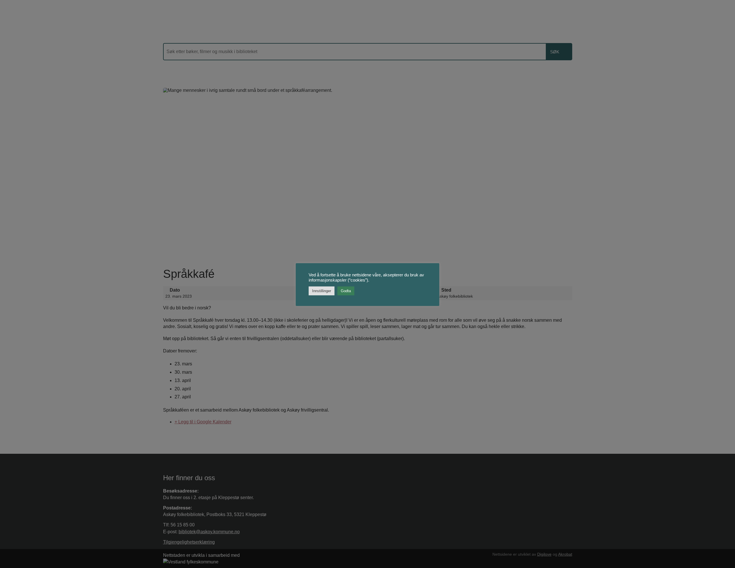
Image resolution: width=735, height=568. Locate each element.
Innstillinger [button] (321, 291)
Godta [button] (346, 291)
